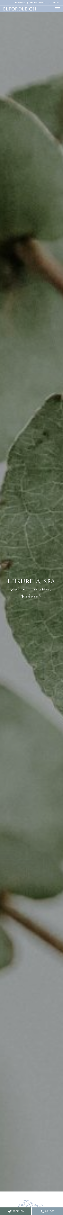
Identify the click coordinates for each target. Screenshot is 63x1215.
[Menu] (57, 9)
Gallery (21, 2)
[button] (15, 1211)
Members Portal (37, 2)
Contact (55, 2)
